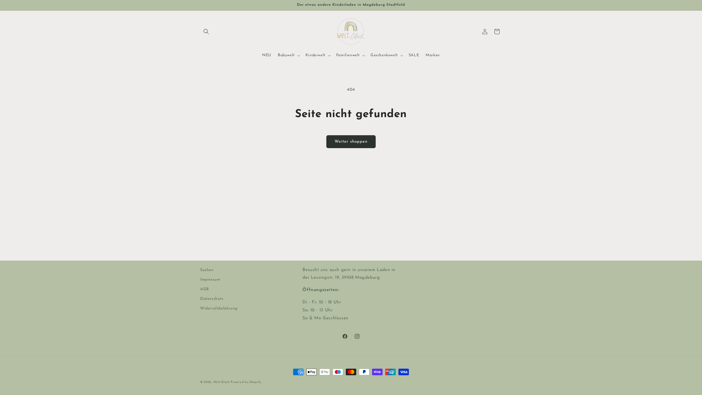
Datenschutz (211, 299)
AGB (204, 289)
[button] (206, 32)
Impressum (210, 280)
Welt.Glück (221, 382)
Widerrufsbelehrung (218, 308)
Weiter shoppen (351, 142)
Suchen (207, 270)
